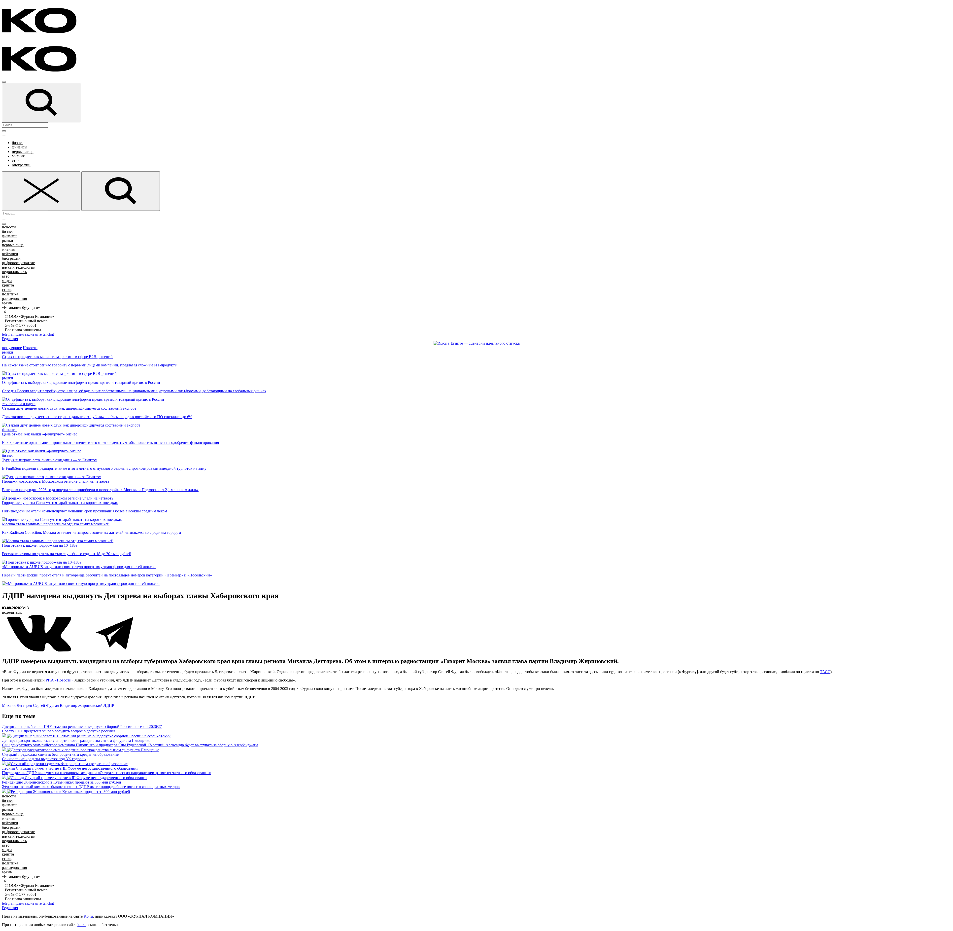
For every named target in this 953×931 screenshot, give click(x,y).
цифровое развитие (18, 263)
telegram (8, 334)
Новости (30, 348)
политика (10, 294)
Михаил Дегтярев (17, 705)
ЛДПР (108, 705)
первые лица (23, 151)
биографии (21, 165)
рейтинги (10, 254)
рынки (7, 240)
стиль (16, 160)
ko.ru (81, 925)
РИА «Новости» (59, 680)
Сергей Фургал (46, 705)
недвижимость (14, 272)
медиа (7, 281)
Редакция (10, 339)
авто (5, 276)
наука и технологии (18, 267)
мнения (18, 156)
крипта (8, 285)
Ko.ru (88, 916)
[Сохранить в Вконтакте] (39, 650)
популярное (12, 348)
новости (9, 227)
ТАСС (825, 672)
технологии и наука (18, 404)
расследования (14, 298)
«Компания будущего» (21, 307)
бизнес (17, 143)
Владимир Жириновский (81, 705)
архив (7, 303)
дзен (20, 334)
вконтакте (33, 334)
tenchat (48, 334)
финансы (19, 147)
